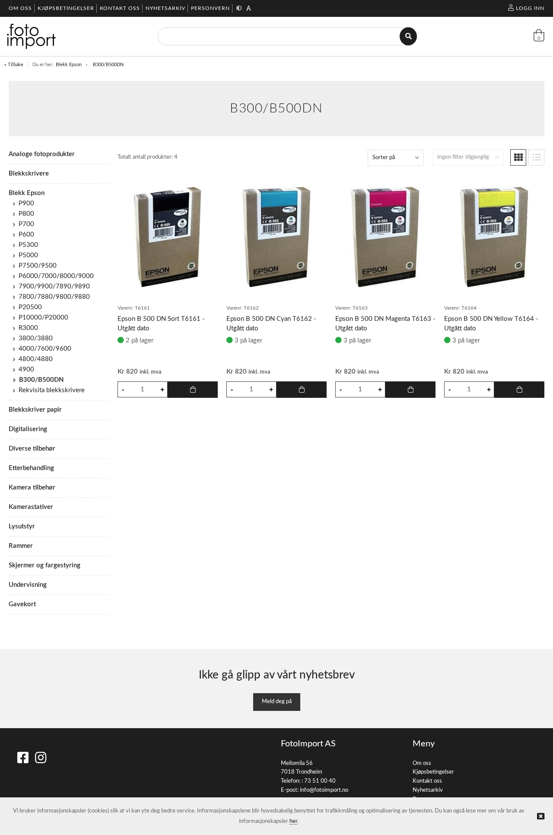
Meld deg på (277, 701)
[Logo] (31, 36)
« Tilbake (13, 64)
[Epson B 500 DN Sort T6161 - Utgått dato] (168, 237)
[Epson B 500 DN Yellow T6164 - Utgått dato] (494, 237)
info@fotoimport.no (324, 790)
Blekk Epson (69, 64)
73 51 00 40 (320, 781)
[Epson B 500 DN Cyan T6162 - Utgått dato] (276, 237)
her (293, 821)
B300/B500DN (108, 64)
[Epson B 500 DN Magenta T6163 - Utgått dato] (385, 237)
